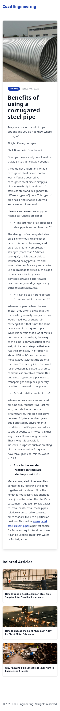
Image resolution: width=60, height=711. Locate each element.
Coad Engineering (19, 6)
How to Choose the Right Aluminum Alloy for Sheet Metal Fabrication (28, 632)
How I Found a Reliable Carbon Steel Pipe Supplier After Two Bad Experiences (28, 595)
